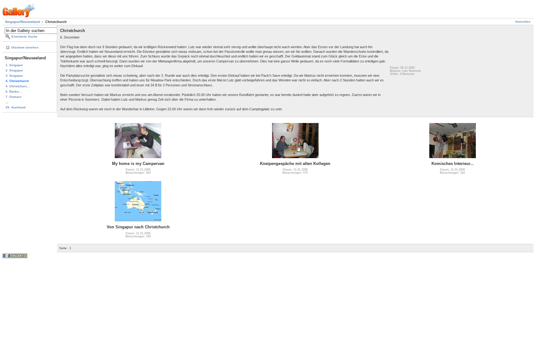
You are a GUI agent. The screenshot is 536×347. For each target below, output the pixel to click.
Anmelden (522, 21)
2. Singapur (14, 70)
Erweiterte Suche (24, 36)
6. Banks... (14, 91)
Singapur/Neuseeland (22, 22)
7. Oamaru (13, 96)
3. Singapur (14, 75)
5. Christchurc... (18, 86)
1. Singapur (14, 65)
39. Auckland (15, 107)
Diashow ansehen (24, 47)
